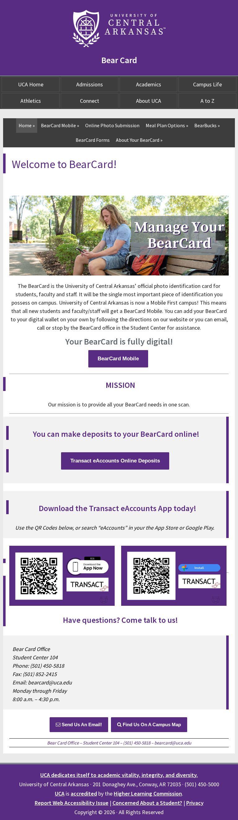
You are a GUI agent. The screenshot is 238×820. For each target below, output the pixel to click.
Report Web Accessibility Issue (71, 802)
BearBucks (207, 125)
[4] (129, 270)
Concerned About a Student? (147, 802)
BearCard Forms (93, 140)
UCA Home (30, 84)
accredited (84, 793)
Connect (89, 100)
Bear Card (119, 60)
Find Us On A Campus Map (151, 724)
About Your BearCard (139, 140)
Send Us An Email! (81, 724)
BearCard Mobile (60, 125)
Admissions (89, 84)
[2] (116, 270)
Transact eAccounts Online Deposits (115, 461)
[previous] (17, 236)
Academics (148, 84)
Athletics (30, 100)
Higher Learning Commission (148, 793)
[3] (122, 270)
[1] (109, 270)
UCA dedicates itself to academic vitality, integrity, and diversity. (119, 775)
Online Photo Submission (112, 125)
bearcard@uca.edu (172, 743)
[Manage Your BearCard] (119, 236)
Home (27, 125)
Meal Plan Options (167, 125)
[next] (221, 236)
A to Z (207, 100)
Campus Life (207, 84)
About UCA (148, 100)
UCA (59, 793)
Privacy (195, 802)
